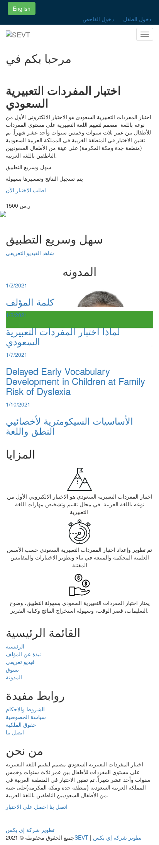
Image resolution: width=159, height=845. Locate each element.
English (21, 8)
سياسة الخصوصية (26, 717)
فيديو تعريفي (20, 661)
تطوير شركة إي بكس (30, 829)
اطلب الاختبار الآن (26, 190)
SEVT (82, 837)
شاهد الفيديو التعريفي (30, 253)
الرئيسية (15, 646)
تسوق (12, 669)
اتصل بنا (15, 732)
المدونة (14, 677)
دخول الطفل (137, 19)
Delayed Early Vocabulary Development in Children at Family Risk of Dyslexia (75, 381)
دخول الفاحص (98, 19)
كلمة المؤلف (30, 301)
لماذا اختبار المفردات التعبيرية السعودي (63, 336)
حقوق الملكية (21, 724)
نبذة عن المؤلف (23, 654)
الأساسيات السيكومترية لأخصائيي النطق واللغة (69, 425)
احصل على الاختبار (27, 806)
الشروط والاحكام (25, 709)
